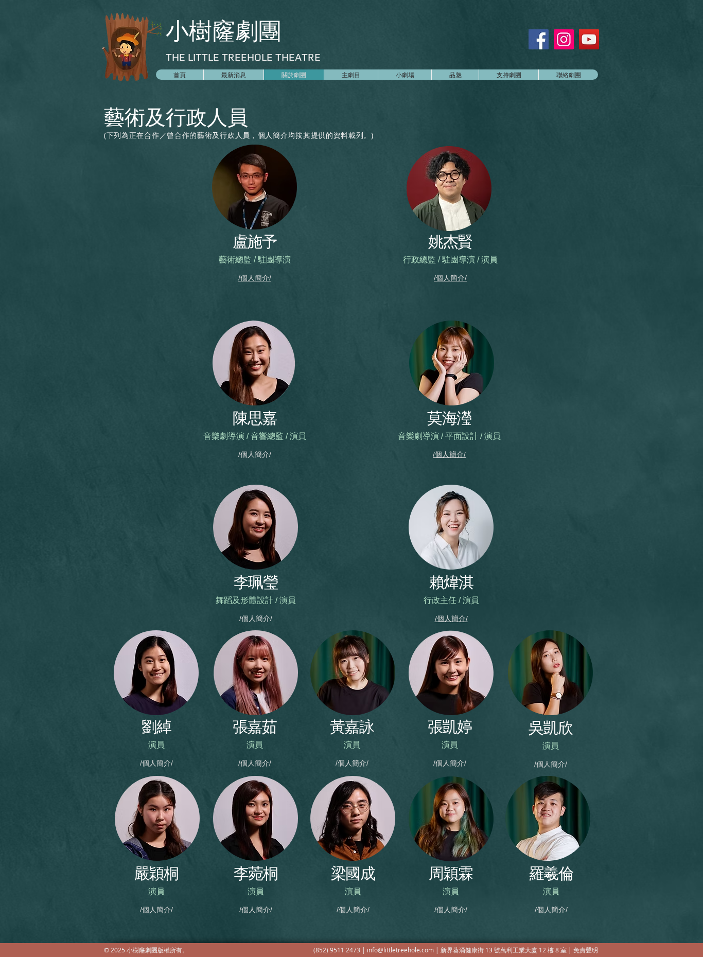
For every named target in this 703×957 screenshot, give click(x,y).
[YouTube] (589, 39)
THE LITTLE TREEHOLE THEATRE (243, 57)
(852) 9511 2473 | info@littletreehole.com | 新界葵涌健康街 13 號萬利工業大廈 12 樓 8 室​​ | (443, 950)
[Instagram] (564, 39)
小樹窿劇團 (224, 30)
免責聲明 (585, 950)
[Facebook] (539, 39)
